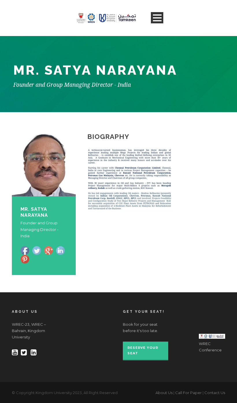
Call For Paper (188, 392)
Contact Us (214, 392)
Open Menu (157, 17)
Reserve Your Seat (142, 350)
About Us (164, 392)
